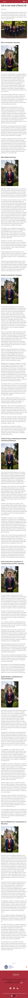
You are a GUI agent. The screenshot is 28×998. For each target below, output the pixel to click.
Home (24, 1)
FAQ (21, 982)
